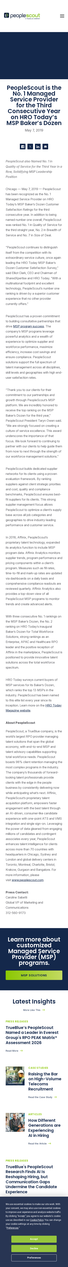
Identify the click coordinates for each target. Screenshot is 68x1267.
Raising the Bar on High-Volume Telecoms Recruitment (44, 1081)
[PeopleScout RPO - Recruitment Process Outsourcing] (23, 16)
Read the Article (37, 1143)
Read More (12, 1050)
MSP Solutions (34, 975)
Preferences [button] (13, 1228)
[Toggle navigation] (62, 16)
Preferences (34, 1257)
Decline (34, 1248)
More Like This (31, 1010)
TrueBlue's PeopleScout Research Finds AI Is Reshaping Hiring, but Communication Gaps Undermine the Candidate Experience (31, 1179)
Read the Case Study (40, 1097)
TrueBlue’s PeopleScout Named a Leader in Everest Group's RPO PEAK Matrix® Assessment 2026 (32, 1035)
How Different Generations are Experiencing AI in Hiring (44, 1128)
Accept (34, 1239)
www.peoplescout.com (27, 880)
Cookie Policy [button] (36, 1220)
